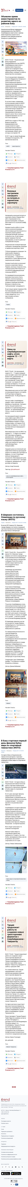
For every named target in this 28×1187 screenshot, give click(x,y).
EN (11, 1184)
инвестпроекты (16, 146)
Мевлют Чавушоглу (11, 1046)
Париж (8, 304)
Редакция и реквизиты (6, 1131)
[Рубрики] (25, 10)
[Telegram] (15, 1167)
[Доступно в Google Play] (16, 1173)
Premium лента (4, 1123)
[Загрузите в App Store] (5, 1173)
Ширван (8, 703)
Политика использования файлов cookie (11, 1159)
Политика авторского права (8, 1156)
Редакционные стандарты (7, 1136)
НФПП (7, 146)
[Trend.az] (5, 10)
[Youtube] (12, 1167)
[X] (9, 1167)
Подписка (3, 1144)
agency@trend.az (5, 1113)
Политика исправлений (7, 1138)
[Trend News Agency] (5, 1100)
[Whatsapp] (2, 1167)
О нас (2, 1129)
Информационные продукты (8, 1146)
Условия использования (7, 1152)
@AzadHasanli (15, 469)
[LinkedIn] (19, 1167)
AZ (14, 1184)
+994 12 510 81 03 (5, 1112)
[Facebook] (5, 1167)
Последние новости (6, 1121)
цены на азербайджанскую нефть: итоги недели (14, 476)
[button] (2, 41)
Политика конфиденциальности (9, 1154)
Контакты (3, 1133)
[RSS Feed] (22, 1167)
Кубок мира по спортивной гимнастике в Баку (16, 879)
